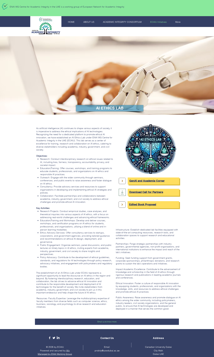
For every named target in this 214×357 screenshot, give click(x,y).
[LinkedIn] (58, 338)
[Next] (122, 181)
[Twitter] (54, 338)
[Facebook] (49, 338)
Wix (68, 350)
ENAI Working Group (61, 354)
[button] (109, 108)
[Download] (122, 192)
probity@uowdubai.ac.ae (107, 350)
